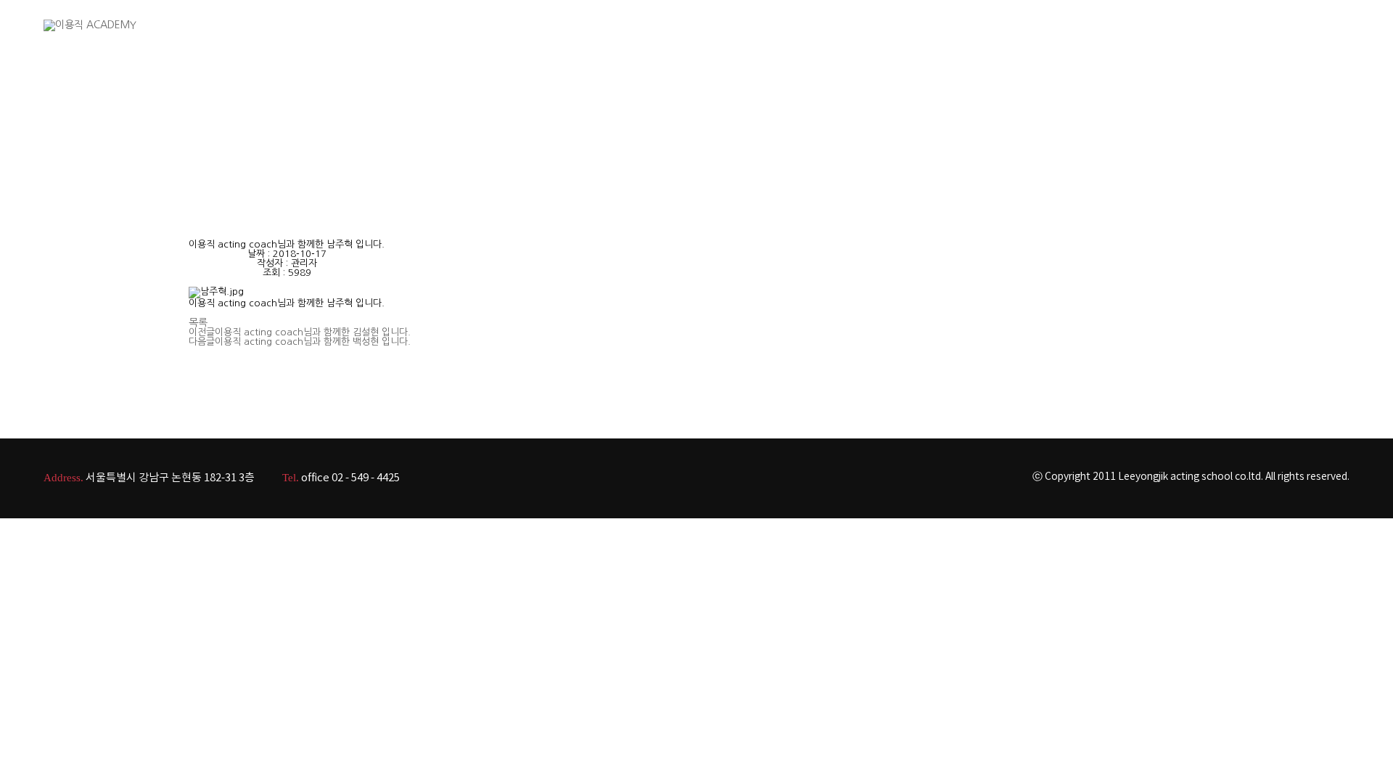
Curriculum (1092, 36)
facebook (1278, 37)
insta (1341, 37)
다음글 (202, 341)
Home (795, 36)
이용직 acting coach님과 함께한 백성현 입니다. (313, 341)
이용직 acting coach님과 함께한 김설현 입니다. (313, 332)
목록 (198, 322)
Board (1164, 36)
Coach (933, 36)
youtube (1310, 37)
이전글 (202, 332)
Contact (1228, 36)
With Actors (1006, 36)
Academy (864, 36)
